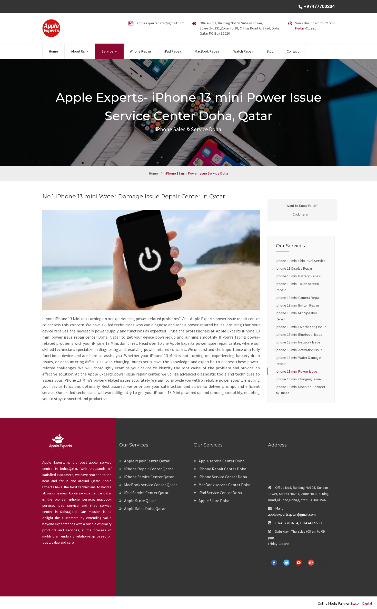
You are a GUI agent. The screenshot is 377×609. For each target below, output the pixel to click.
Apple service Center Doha (221, 460)
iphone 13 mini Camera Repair (298, 297)
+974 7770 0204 (286, 523)
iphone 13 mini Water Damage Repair (298, 360)
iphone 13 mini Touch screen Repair (297, 286)
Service (107, 51)
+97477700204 (319, 6)
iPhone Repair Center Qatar (148, 468)
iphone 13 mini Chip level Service (301, 260)
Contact (293, 51)
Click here (300, 214)
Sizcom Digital (361, 603)
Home (53, 51)
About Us (78, 51)
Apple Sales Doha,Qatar (145, 508)
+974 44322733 (311, 523)
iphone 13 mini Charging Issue (298, 379)
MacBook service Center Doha (224, 484)
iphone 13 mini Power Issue (296, 371)
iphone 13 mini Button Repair (297, 305)
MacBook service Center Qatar (150, 484)
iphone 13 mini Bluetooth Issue (299, 334)
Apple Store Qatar (140, 500)
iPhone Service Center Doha (223, 476)
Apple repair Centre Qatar (147, 460)
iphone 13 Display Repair (294, 268)
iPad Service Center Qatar (146, 492)
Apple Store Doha (214, 500)
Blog (270, 51)
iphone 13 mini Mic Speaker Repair (296, 316)
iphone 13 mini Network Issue (298, 342)
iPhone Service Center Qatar (149, 476)
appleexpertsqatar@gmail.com (160, 23)
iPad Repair (173, 51)
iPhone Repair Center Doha (222, 468)
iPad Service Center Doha (220, 492)
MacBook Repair (207, 51)
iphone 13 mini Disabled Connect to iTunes (300, 389)
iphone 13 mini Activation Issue (299, 350)
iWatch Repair (243, 51)
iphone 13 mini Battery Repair (298, 276)
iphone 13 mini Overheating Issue (301, 326)
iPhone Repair (140, 51)
